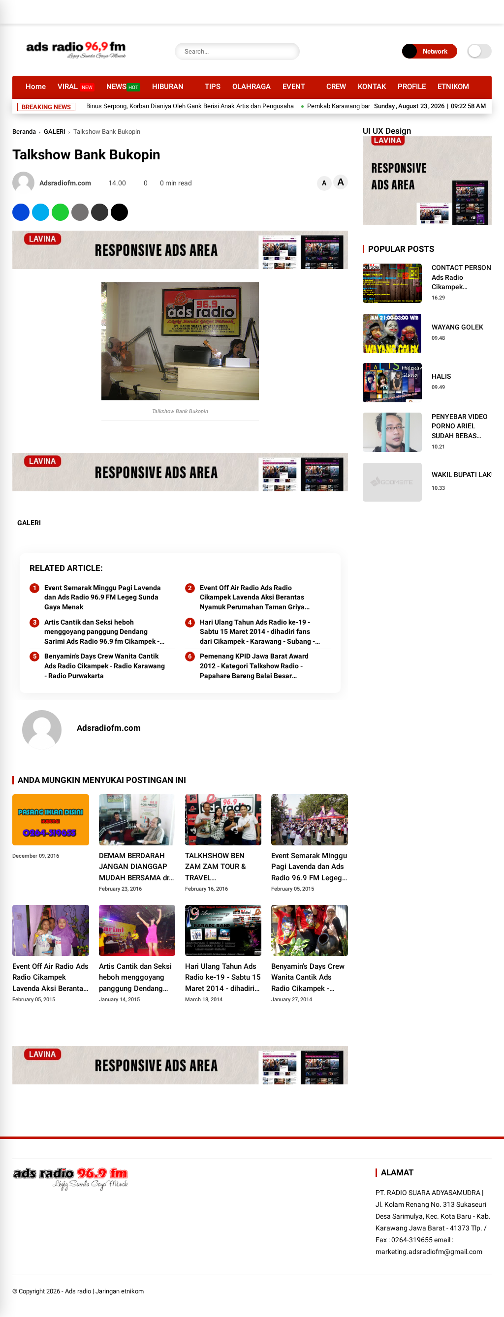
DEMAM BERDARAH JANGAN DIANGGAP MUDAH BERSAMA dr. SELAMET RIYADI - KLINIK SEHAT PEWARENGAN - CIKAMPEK (135, 867)
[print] (80, 212)
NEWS (122, 86)
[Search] (289, 51)
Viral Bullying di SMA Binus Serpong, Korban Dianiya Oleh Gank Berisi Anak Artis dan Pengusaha (139, 106)
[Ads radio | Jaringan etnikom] (76, 63)
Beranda (24, 131)
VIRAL (75, 86)
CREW (336, 86)
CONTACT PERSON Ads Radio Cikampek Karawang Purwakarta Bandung (461, 278)
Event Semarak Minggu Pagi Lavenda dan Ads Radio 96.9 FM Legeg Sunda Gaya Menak (102, 597)
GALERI (54, 131)
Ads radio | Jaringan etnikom (104, 1291)
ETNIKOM (453, 86)
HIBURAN (168, 86)
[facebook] (21, 212)
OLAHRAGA (251, 86)
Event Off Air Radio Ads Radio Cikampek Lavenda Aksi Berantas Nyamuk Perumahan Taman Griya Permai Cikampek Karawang (252, 598)
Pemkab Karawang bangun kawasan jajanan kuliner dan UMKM (373, 106)
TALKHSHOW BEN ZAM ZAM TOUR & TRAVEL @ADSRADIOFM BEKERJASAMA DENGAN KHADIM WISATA (215, 867)
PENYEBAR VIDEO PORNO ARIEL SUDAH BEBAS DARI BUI (460, 427)
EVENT (294, 86)
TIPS (212, 86)
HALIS (441, 376)
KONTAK (372, 86)
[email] (99, 212)
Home (36, 86)
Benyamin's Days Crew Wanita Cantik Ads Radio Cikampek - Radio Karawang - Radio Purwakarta (104, 665)
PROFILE (412, 86)
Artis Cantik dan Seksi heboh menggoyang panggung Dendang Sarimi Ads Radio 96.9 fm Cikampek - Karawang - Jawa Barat (101, 632)
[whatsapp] (60, 212)
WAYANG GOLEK (457, 327)
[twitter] (40, 212)
